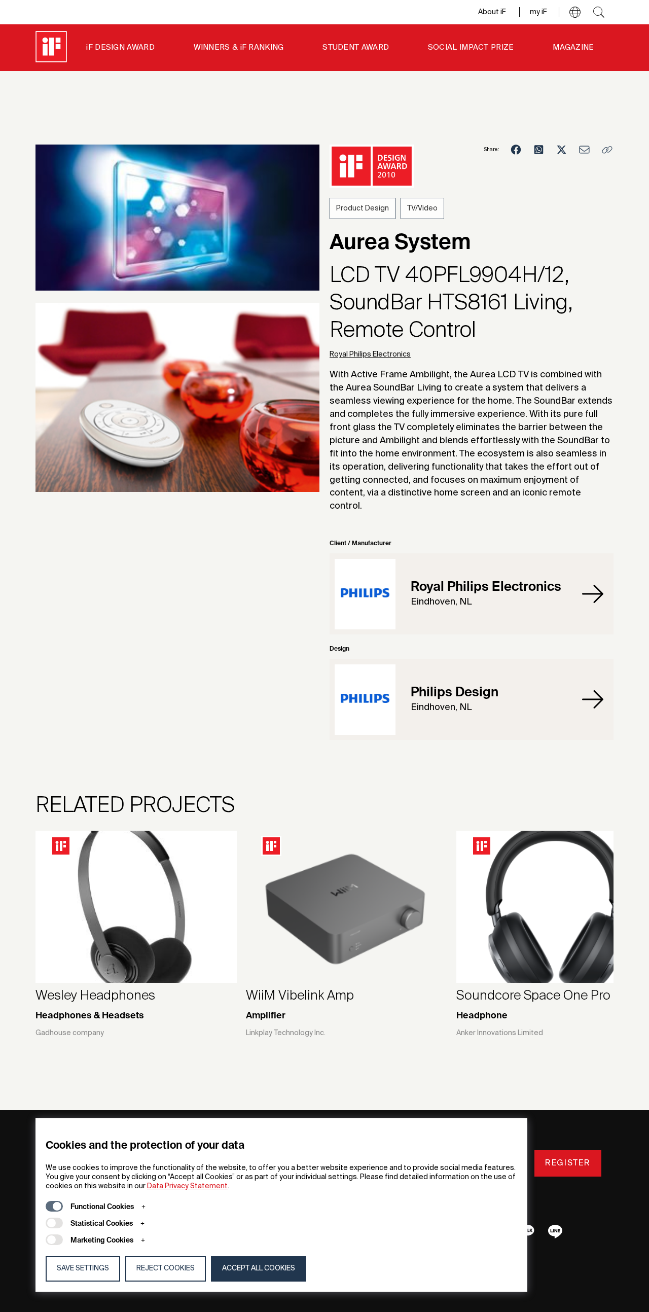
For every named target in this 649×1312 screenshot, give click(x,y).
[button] (575, 12)
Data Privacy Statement (187, 1186)
